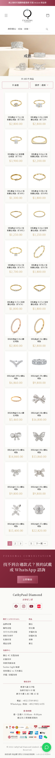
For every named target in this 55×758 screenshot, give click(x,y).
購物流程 (7, 628)
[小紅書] (39, 606)
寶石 (31, 643)
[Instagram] (24, 606)
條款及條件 (8, 635)
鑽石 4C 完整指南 (11, 655)
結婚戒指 (33, 635)
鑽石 (31, 624)
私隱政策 (7, 639)
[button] (6, 15)
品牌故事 (7, 624)
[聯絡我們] (46, 747)
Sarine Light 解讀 (11, 667)
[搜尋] (47, 29)
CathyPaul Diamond (27, 595)
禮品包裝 (7, 643)
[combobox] (27, 29)
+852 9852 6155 (37, 704)
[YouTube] (31, 606)
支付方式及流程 (10, 631)
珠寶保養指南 (9, 663)
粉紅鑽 (32, 628)
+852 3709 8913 (30, 700)
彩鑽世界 (7, 659)
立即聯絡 (27, 579)
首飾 (31, 639)
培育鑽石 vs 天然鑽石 (13, 670)
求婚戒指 (33, 631)
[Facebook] (16, 606)
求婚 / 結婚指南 (10, 674)
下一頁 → (41, 543)
